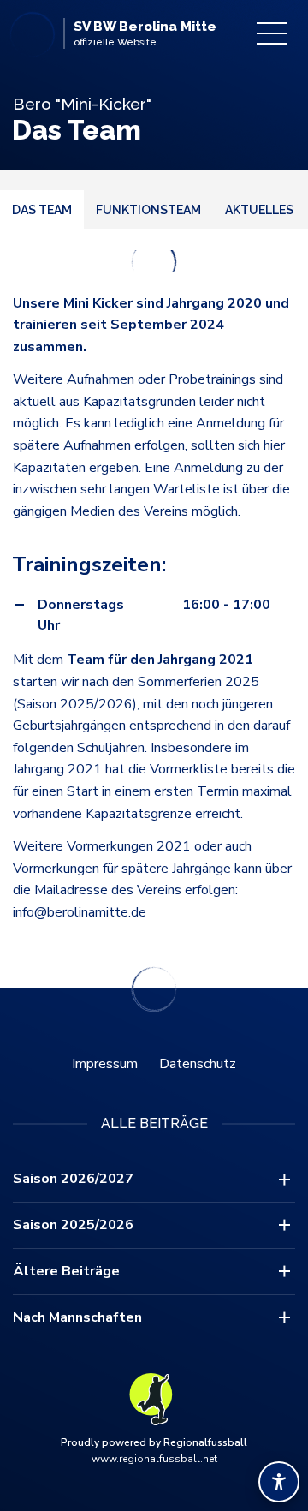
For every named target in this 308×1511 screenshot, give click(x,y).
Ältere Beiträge (66, 1271)
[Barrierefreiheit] (279, 1482)
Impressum (105, 1063)
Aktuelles (259, 210)
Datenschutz (197, 1063)
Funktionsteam (148, 210)
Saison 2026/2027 (73, 1178)
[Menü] (272, 33)
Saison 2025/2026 (73, 1224)
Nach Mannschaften (77, 1317)
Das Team (42, 210)
